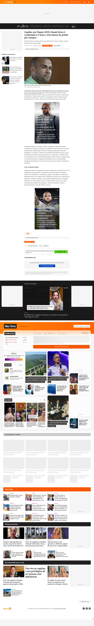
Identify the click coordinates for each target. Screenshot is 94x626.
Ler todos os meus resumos (61, 346)
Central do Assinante (75, 1)
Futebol (11, 513)
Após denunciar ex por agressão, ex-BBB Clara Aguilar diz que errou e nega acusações (58, 544)
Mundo (33, 493)
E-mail (84, 1)
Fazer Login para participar (47, 265)
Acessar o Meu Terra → (23, 326)
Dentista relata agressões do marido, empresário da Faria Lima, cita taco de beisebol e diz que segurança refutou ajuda (13, 544)
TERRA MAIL (65, 1)
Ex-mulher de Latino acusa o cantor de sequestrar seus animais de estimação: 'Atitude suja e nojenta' (57, 582)
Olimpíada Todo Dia (33, 245)
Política (27, 540)
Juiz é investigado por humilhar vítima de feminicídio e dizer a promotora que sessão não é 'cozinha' (35, 544)
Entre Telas (34, 503)
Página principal (11, 2)
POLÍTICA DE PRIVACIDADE (59, 608)
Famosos (26, 312)
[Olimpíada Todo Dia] (27, 233)
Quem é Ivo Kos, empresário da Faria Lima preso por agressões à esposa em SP (62, 554)
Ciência (55, 513)
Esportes (46, 245)
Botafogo (12, 493)
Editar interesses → (86, 332)
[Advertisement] (80, 554)
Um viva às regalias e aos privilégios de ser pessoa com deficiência (35, 572)
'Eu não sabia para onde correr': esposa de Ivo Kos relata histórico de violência (17, 554)
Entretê (56, 493)
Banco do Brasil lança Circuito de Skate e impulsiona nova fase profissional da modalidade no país (16, 593)
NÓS (40, 245)
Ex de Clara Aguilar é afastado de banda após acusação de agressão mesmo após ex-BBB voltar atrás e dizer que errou (12, 582)
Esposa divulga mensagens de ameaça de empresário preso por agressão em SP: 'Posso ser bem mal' (40, 554)
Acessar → (21, 365)
